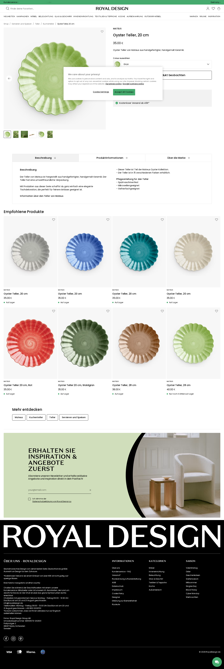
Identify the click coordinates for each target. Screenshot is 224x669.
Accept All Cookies (124, 92)
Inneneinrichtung (156, 572)
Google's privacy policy (133, 84)
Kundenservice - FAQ (121, 572)
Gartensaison (192, 579)
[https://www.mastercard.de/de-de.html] (19, 652)
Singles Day (191, 586)
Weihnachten (192, 597)
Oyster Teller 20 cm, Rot (18, 385)
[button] (215, 2)
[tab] (45, 158)
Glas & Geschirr (156, 579)
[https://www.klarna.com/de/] (31, 652)
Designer (116, 597)
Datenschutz (117, 586)
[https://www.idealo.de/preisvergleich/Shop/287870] (42, 652)
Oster (188, 572)
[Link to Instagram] (13, 638)
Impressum (117, 590)
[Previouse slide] (9, 78)
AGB (114, 582)
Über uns (116, 568)
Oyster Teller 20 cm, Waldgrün (76, 385)
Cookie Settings (101, 92)
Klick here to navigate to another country (22, 583)
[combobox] (215, 2)
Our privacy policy (113, 84)
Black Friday (191, 590)
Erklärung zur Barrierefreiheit (124, 601)
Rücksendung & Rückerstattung (126, 579)
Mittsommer (191, 582)
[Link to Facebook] (6, 638)
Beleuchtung (154, 575)
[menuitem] (9, 16)
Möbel (151, 568)
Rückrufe (116, 604)
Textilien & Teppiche (158, 582)
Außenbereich (155, 590)
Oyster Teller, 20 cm (16, 294)
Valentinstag (192, 568)
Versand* (116, 575)
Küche (152, 586)
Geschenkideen (193, 575)
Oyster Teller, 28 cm (124, 385)
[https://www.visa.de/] (9, 652)
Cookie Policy (118, 593)
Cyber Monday (192, 593)
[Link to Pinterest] (20, 638)
